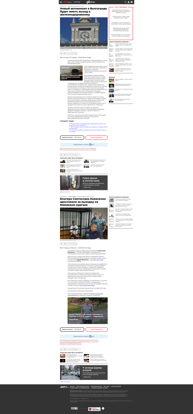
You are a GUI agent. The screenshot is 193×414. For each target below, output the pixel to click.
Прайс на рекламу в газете (82, 386)
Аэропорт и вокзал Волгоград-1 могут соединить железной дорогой (73, 161)
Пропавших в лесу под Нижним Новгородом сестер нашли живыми (121, 23)
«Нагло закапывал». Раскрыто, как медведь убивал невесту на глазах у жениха (123, 65)
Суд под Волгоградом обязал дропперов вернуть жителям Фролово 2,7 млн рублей (73, 360)
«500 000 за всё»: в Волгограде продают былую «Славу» (121, 17)
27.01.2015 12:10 (63, 6)
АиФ (71, 49)
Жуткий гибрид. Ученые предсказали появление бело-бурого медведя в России (124, 50)
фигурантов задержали (87, 285)
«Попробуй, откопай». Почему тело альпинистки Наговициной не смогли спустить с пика (123, 205)
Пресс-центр (106, 386)
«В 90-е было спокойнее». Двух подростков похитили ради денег (123, 214)
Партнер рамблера (82, 408)
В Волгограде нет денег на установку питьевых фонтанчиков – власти (74, 171)
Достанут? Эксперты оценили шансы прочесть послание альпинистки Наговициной (124, 210)
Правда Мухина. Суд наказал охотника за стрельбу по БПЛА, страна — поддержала (86, 315)
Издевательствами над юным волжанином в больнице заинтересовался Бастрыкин (121, 29)
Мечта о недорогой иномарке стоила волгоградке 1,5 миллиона (98, 360)
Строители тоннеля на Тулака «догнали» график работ (97, 165)
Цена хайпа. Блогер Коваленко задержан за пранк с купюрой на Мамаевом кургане (121, 11)
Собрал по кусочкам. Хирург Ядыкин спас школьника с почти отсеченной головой (124, 220)
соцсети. (79, 240)
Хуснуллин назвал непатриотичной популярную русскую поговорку (123, 95)
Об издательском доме (96, 386)
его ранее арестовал (96, 260)
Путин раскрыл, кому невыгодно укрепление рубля (122, 100)
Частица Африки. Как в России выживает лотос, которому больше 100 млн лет (123, 55)
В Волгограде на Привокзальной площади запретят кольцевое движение (98, 161)
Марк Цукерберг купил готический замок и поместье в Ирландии (121, 35)
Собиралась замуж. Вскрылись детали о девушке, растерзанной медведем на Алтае (123, 60)
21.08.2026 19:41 (63, 196)
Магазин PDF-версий (116, 386)
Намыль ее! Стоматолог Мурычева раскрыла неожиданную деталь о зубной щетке (123, 225)
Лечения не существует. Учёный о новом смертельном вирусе (123, 199)
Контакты (72, 386)
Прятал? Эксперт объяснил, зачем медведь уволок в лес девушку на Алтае (123, 45)
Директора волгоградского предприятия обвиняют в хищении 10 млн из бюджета (97, 356)
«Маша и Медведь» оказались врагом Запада (124, 80)
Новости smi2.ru (65, 192)
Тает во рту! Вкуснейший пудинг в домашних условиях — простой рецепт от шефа (123, 70)
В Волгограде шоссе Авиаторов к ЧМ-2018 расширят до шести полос (74, 166)
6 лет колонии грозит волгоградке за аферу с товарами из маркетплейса (74, 356)
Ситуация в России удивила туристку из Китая (124, 90)
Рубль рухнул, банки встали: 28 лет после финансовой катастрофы (123, 85)
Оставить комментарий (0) (96, 137)
